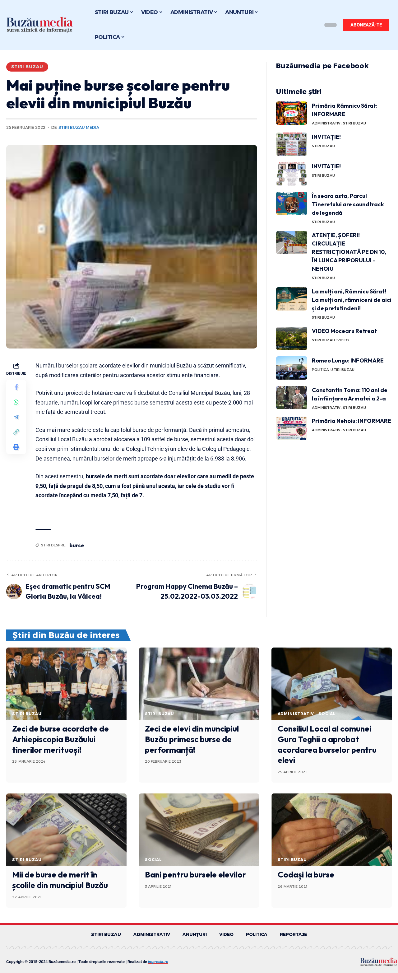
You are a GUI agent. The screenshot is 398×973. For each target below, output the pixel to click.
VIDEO (343, 340)
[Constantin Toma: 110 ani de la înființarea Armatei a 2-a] (291, 397)
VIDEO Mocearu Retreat (344, 330)
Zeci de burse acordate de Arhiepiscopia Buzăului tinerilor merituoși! (60, 739)
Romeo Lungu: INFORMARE (348, 360)
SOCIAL (327, 713)
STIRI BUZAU (27, 66)
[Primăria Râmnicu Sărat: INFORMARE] (291, 113)
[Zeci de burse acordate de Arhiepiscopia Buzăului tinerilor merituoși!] (66, 684)
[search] (312, 24)
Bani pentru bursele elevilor (195, 874)
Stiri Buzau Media (78, 127)
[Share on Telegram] (16, 416)
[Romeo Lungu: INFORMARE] (291, 368)
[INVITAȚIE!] (291, 144)
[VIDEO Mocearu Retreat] (291, 338)
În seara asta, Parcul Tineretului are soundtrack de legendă (348, 204)
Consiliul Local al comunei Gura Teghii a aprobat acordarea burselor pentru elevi (327, 744)
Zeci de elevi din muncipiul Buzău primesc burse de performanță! (192, 739)
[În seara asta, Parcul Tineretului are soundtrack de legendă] (291, 203)
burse (76, 545)
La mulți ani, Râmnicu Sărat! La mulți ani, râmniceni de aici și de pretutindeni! (351, 300)
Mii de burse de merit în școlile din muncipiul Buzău (60, 879)
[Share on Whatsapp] (16, 401)
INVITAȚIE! (326, 136)
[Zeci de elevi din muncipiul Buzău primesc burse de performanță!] (199, 684)
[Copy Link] (16, 431)
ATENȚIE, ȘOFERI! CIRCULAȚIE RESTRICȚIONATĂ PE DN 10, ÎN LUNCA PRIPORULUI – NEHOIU (349, 252)
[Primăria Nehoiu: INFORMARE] (291, 428)
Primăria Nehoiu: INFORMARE (351, 420)
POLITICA (320, 369)
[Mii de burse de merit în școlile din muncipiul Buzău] (66, 829)
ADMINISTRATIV (326, 123)
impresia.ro (158, 961)
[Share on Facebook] (16, 386)
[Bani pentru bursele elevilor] (199, 829)
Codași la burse (306, 874)
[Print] (16, 446)
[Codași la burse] (331, 829)
